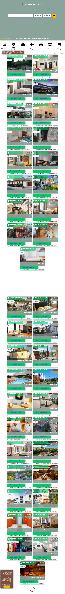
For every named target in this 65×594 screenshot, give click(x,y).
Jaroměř (36, 156)
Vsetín (9, 494)
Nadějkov (36, 180)
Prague (35, 59)
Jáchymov (10, 301)
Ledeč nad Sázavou (13, 422)
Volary (35, 228)
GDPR (10, 584)
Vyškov (36, 470)
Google (8, 573)
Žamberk (36, 301)
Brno (9, 59)
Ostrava (10, 590)
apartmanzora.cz (32, 4)
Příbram (36, 397)
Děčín (35, 83)
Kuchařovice (37, 566)
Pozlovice (36, 132)
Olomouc (10, 83)
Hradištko (10, 446)
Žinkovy (10, 349)
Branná (10, 566)
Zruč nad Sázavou (12, 542)
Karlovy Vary (37, 446)
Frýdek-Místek (37, 494)
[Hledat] (54, 16)
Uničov (10, 373)
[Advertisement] (32, 284)
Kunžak (10, 228)
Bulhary (36, 349)
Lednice (10, 180)
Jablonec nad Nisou (13, 470)
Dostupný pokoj (16, 74)
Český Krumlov (12, 156)
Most (35, 373)
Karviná (10, 108)
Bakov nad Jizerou (38, 325)
